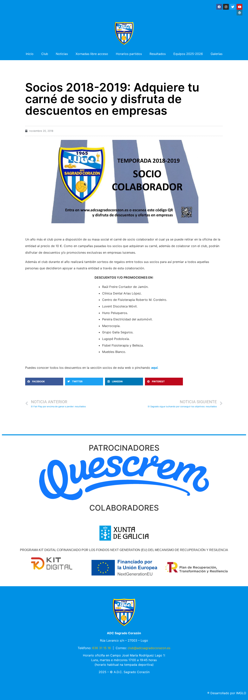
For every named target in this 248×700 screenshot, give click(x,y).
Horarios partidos (129, 54)
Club (44, 54)
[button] (44, 381)
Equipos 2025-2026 (188, 54)
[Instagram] (226, 7)
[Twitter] (233, 7)
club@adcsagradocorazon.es (149, 648)
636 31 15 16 (101, 648)
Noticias (62, 54)
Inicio (30, 54)
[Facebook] (219, 7)
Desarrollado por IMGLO (226, 693)
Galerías (216, 54)
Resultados (158, 54)
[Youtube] (239, 7)
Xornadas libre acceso (92, 54)
